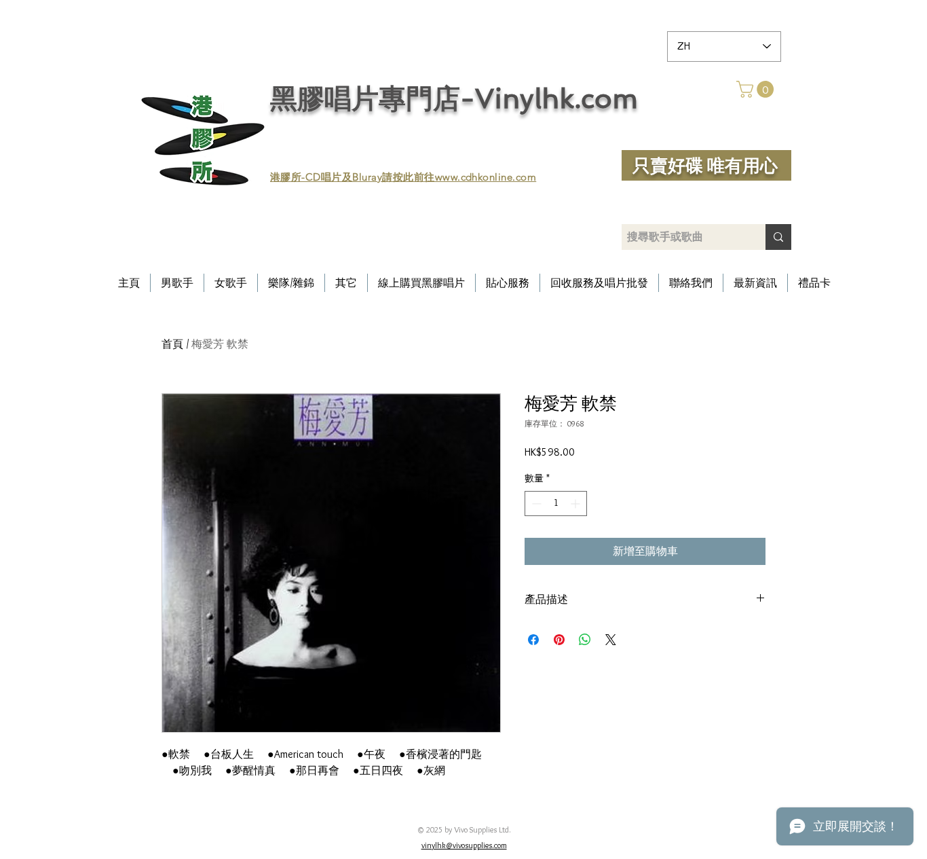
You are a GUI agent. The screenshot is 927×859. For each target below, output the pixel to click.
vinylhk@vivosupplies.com (464, 845)
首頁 (172, 343)
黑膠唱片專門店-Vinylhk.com (454, 98)
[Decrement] (535, 503)
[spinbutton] (556, 503)
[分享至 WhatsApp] (585, 640)
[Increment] (576, 503)
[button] (757, 89)
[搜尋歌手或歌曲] (778, 237)
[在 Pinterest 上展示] (559, 640)
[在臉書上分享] (533, 640)
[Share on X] (611, 640)
